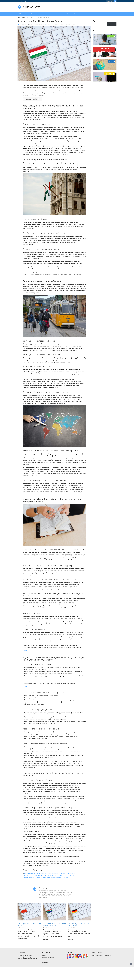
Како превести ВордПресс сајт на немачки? (79, 924)
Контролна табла (71, 13)
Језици (45, 24)
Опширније (20, 941)
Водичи (44, 955)
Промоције (45, 962)
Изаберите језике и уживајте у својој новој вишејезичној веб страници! (46, 877)
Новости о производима (48, 957)
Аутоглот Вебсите (29, 13)
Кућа (20, 13)
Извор (25, 650)
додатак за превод (70, 24)
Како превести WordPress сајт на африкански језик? (54, 924)
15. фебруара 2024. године (35, 24)
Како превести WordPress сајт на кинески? (29, 924)
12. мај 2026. (72, 927)
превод (61, 24)
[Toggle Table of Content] (38, 99)
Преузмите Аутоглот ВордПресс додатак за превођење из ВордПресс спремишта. (49, 873)
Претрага (96, 21)
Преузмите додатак (42, 13)
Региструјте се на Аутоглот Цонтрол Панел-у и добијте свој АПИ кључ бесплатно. (49, 875)
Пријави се (61, 13)
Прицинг (53, 13)
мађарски (50, 24)
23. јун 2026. (21, 927)
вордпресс (79, 24)
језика (56, 24)
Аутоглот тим (23, 24)
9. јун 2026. (46, 927)
